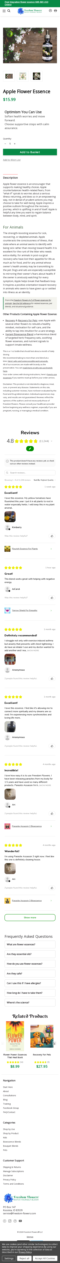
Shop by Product (11, 1133)
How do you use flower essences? (24, 963)
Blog (5, 1099)
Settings (9, 1258)
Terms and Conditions (13, 1183)
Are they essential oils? (19, 954)
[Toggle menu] (4, 11)
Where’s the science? (18, 1002)
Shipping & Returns (12, 1167)
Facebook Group (11, 1108)
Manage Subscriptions (13, 1171)
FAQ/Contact (9, 1112)
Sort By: (37, 480)
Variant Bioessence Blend (19, 334)
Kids (5, 1137)
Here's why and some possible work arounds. (28, 361)
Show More (33, 650)
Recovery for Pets (27, 320)
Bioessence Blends (12, 1141)
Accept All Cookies (45, 1258)
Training (7, 1103)
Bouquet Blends (10, 1145)
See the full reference (22, 303)
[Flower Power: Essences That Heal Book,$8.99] (15, 1036)
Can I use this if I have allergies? (24, 983)
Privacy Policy (9, 1179)
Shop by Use (9, 1129)
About (6, 1091)
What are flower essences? (21, 944)
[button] (51, 441)
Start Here (8, 1087)
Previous (3, 1043)
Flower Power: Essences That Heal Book (15, 1056)
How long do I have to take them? (24, 992)
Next (54, 1043)
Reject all (24, 1258)
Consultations (9, 1095)
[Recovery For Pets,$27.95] (41, 1036)
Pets (5, 1150)
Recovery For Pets (42, 1054)
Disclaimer (8, 1175)
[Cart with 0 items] (55, 11)
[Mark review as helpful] (51, 536)
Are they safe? (14, 973)
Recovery (10, 320)
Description (10, 177)
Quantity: (7, 138)
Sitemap (30, 1237)
